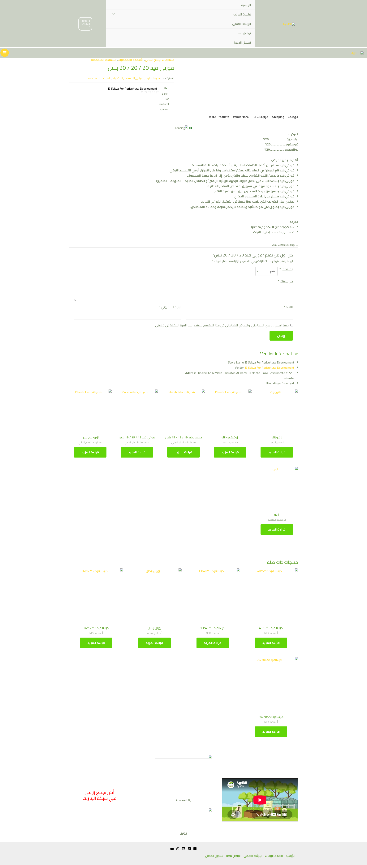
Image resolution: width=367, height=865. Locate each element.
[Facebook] (195, 848)
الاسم (288, 307)
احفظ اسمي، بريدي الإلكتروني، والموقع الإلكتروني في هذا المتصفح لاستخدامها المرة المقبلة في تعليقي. (222, 325)
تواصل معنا (243, 33)
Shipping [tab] (278, 117)
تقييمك (286, 270)
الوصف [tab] (293, 117)
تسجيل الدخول (242, 42)
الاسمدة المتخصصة (103, 59)
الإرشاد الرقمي (241, 24)
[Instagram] (189, 848)
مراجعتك (285, 281)
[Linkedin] (183, 848)
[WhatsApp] (177, 848)
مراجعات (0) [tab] (260, 117)
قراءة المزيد (276, 452)
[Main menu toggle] (4, 53)
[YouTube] (172, 848)
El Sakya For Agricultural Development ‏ (264, 367)
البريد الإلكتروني (170, 307)
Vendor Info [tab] (241, 117)
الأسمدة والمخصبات (131, 59)
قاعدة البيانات (242, 14)
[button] (85, 24)
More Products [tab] (219, 117)
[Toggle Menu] (115, 14)
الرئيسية (246, 5)
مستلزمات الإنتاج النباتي (159, 59)
